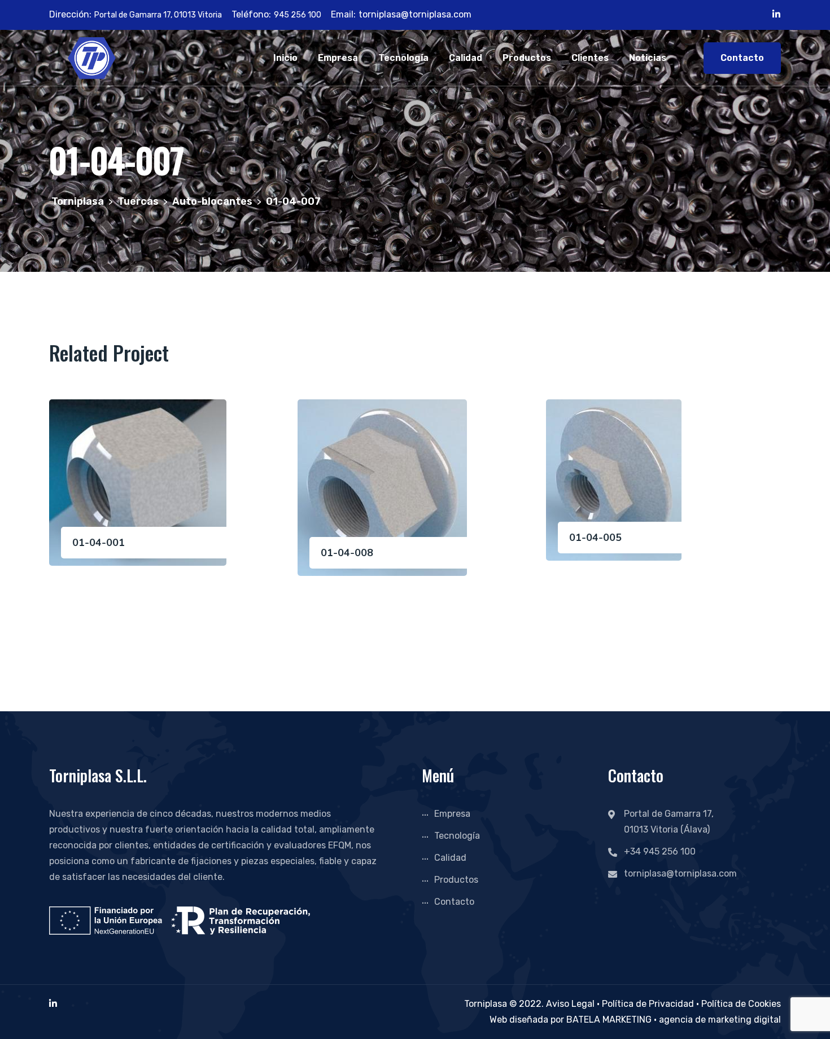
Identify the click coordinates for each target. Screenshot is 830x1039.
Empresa (338, 57)
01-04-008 (347, 553)
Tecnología (403, 57)
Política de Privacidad (648, 1003)
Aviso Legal (570, 1003)
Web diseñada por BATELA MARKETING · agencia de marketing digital (635, 1019)
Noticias (647, 57)
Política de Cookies (741, 1003)
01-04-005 (595, 537)
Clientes (590, 57)
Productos (527, 57)
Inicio (285, 57)
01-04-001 (98, 542)
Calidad (465, 57)
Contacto (742, 57)
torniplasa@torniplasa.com (415, 14)
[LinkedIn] (53, 1003)
